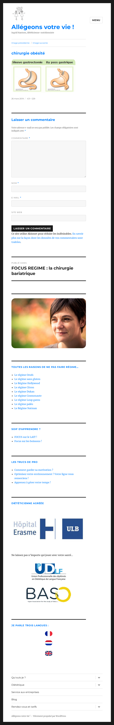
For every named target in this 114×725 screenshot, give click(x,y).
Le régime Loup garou (27, 399)
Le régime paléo (23, 404)
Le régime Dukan (24, 391)
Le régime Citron (24, 387)
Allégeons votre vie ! (42, 27)
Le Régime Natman (25, 408)
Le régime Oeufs (23, 374)
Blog (14, 699)
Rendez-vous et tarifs (24, 706)
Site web (16, 212)
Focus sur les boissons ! (28, 441)
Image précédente (20, 43)
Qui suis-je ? (18, 677)
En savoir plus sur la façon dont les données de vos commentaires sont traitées (47, 238)
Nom (15, 183)
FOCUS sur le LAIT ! (25, 436)
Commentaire (20, 138)
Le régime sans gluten (27, 379)
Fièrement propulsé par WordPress (49, 716)
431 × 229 (31, 98)
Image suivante (40, 43)
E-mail (16, 197)
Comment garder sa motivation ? (33, 469)
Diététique (17, 684)
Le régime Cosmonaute (28, 395)
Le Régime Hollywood (27, 383)
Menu (96, 20)
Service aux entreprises (25, 692)
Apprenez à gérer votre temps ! (32, 482)
